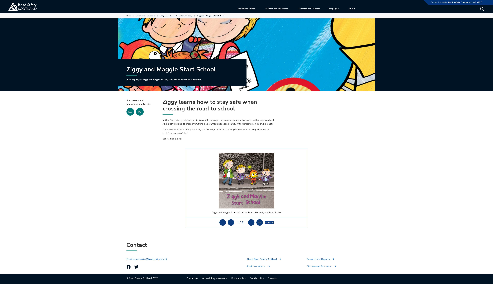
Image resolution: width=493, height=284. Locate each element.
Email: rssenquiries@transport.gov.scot (146, 259)
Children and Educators (276, 8)
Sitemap (272, 278)
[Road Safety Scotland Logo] (27, 7)
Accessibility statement (214, 278)
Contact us (192, 278)
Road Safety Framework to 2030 (466, 2)
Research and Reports (309, 8)
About (352, 8)
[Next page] (251, 222)
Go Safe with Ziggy (184, 16)
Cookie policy (257, 278)
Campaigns (333, 8)
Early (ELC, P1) (166, 16)
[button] (482, 8)
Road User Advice (246, 8)
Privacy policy (238, 278)
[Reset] (222, 222)
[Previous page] (231, 222)
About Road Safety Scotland (261, 259)
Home (128, 16)
